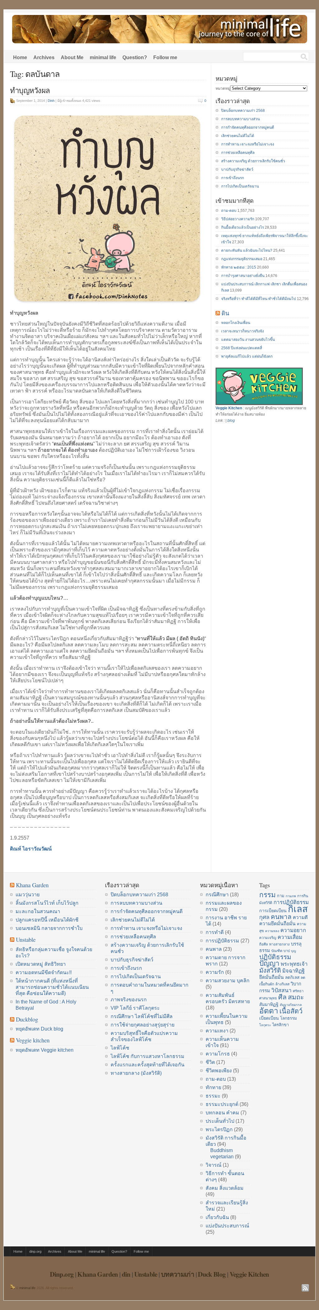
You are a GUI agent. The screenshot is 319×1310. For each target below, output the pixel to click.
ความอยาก (293, 930)
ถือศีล (263, 944)
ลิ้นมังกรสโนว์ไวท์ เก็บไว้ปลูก (47, 903)
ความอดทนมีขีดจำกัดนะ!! (44, 972)
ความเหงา (217, 1030)
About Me (72, 57)
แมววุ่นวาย (28, 894)
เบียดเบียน (269, 1018)
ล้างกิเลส (282, 984)
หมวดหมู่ (223, 88)
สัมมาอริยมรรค (291, 1005)
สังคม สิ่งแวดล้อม (225, 1188)
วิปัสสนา (281, 990)
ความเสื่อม (290, 937)
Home (20, 57)
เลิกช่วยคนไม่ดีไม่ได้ (237, 136)
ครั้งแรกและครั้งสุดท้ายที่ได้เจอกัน (147, 1064)
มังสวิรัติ (270, 970)
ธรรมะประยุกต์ (222, 1104)
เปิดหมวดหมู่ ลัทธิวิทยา (41, 964)
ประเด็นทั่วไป (220, 1121)
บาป (286, 951)
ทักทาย (213, 1087)
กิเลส (298, 909)
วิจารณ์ (213, 1165)
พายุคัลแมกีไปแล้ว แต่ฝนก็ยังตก (247, 356)
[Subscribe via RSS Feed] (305, 1288)
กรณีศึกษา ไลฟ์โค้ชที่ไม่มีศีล (142, 1016)
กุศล (264, 917)
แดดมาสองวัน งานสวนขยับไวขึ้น (248, 339)
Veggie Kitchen (229, 408)
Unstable (26, 939)
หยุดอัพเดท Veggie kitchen (45, 1050)
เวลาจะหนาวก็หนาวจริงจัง (242, 331)
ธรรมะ (213, 1095)
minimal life (103, 57)
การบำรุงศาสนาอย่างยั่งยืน (242, 276)
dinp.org (35, 1251)
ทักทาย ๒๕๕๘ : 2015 (238, 267)
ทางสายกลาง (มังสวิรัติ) (136, 1073)
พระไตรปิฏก (219, 1129)
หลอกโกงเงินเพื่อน (235, 323)
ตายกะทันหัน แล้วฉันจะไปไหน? (246, 250)
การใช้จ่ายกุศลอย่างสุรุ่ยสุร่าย (142, 1024)
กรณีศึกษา (217, 894)
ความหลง (272, 931)
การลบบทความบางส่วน (240, 119)
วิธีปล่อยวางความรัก (237, 219)
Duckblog (27, 1019)
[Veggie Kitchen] (259, 404)
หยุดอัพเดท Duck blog (39, 1028)
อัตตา (268, 1011)
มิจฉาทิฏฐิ (293, 971)
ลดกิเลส (292, 977)
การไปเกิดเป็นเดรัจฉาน (240, 186)
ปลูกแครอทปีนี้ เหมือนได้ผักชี (47, 919)
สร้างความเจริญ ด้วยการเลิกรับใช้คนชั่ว (253, 161)
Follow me (165, 57)
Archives (44, 57)
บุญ (293, 951)
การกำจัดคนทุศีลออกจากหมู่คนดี (247, 127)
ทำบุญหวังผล (30, 90)
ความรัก (215, 972)
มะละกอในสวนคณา (38, 911)
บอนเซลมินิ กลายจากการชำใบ (49, 928)
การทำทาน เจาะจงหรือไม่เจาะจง (247, 144)
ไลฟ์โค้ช (120, 1047)
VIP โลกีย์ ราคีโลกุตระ (135, 1008)
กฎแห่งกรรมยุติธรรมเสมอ (241, 259)
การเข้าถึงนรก (232, 178)
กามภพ (291, 896)
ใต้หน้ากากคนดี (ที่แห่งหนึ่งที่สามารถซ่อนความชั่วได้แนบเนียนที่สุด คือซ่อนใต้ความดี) (52, 987)
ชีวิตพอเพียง (219, 1070)
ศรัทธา (298, 991)
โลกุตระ (265, 1025)
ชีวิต (210, 1062)
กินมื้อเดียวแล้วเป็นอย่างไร (242, 227)
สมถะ (296, 997)
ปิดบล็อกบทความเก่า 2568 (243, 110)
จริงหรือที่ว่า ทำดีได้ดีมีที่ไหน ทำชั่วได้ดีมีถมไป (258, 299)
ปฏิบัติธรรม (275, 956)
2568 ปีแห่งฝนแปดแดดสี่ (241, 348)
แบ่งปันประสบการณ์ (227, 1225)
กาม (280, 895)
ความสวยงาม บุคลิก (228, 980)
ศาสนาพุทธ (268, 998)
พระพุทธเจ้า (294, 964)
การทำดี (215, 932)
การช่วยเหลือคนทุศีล (238, 152)
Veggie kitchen (33, 1040)
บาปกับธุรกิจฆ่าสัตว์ (237, 169)
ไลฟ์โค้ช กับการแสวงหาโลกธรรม (147, 1056)
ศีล (282, 997)
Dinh (51, 100)
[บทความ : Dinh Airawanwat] (12, 1288)
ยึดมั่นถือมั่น (271, 977)
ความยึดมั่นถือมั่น (277, 923)
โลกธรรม (288, 1018)
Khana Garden (32, 885)
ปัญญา (269, 963)
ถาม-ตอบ (228, 210)
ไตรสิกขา (280, 1024)
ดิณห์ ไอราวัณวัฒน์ (31, 848)
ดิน (225, 313)
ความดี (300, 917)
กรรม (267, 895)
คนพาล (214, 949)
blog (231, 420)
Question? (134, 57)
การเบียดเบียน (273, 910)
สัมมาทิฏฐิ (269, 1004)
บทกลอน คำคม (222, 1112)
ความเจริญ (267, 938)
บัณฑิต (276, 951)
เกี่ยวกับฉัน (217, 1217)
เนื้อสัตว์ (290, 1011)
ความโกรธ (218, 1053)
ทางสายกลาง (279, 944)
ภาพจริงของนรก (129, 999)
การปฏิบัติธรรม (222, 940)
